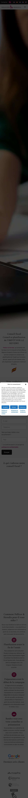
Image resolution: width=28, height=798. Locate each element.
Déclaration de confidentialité (14, 411)
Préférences (22, 407)
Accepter (5, 407)
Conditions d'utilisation (23, 411)
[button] (25, 384)
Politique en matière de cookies (4, 412)
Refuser (14, 407)
